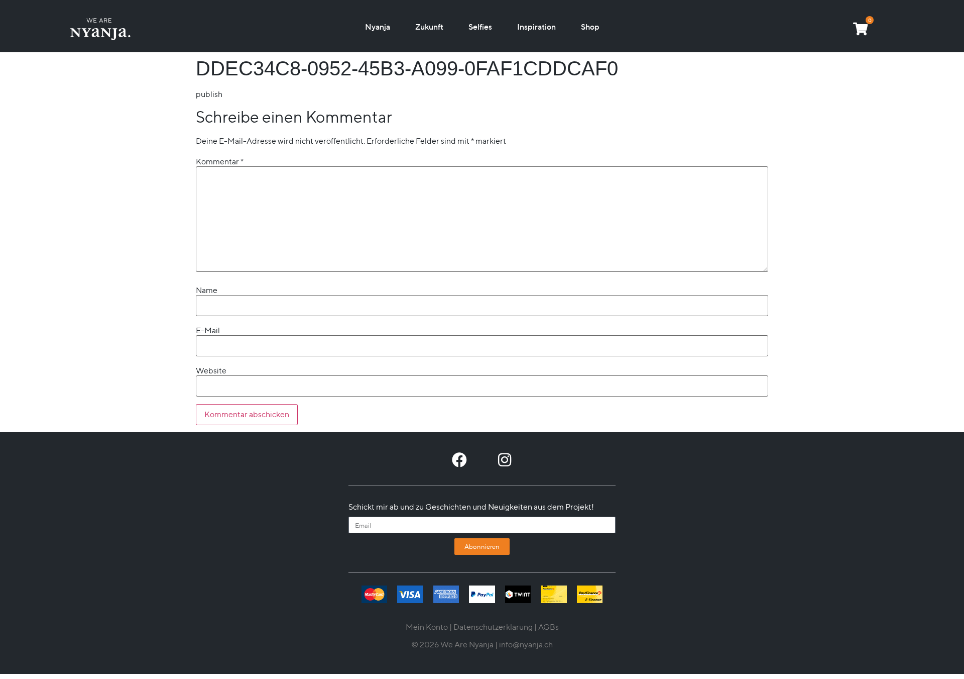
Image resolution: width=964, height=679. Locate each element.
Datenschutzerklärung (493, 627)
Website (211, 371)
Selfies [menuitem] (480, 27)
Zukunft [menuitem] (429, 27)
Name (206, 290)
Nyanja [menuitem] (377, 27)
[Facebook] (459, 459)
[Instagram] (504, 459)
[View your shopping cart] (860, 28)
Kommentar (220, 162)
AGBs (548, 627)
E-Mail (208, 331)
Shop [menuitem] (590, 27)
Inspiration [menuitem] (536, 27)
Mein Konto (427, 627)
